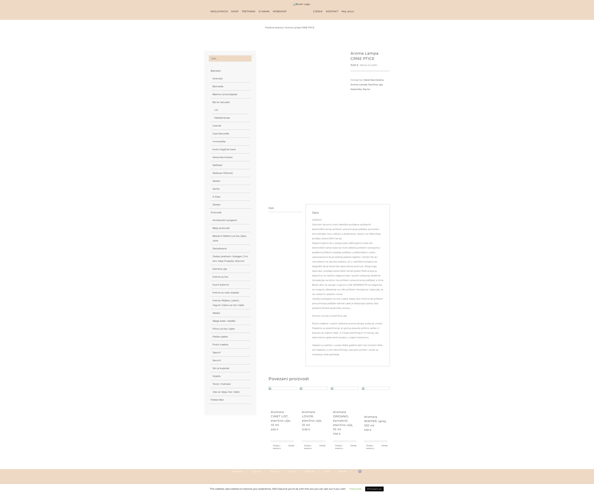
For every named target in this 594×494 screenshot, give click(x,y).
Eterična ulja (220, 268)
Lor (216, 109)
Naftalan (217, 165)
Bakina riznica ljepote (225, 94)
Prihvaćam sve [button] (374, 490)
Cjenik (326, 471)
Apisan (216, 180)
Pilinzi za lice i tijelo (224, 328)
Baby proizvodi (221, 228)
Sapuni (217, 352)
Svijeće (216, 376)
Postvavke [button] (355, 489)
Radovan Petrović (223, 173)
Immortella (219, 141)
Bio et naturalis (221, 102)
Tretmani (274, 471)
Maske (216, 312)
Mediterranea (222, 117)
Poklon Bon (217, 399)
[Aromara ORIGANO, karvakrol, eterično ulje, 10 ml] (345, 397)
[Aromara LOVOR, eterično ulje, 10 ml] (314, 397)
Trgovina (256, 471)
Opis (271, 207)
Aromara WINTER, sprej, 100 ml (375, 421)
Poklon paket (220, 336)
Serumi (217, 360)
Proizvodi (216, 212)
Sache (216, 188)
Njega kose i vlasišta (224, 320)
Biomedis (218, 86)
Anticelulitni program (225, 220)
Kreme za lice (220, 276)
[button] (370, 11)
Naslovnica (237, 471)
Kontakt (342, 471)
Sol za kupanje (221, 368)
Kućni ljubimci (221, 284)
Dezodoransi (220, 248)
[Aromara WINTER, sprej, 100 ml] (376, 399)
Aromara (218, 78)
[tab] (286, 208)
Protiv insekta (220, 344)
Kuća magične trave (224, 149)
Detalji (291, 445)
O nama (292, 471)
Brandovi (216, 70)
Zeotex (216, 204)
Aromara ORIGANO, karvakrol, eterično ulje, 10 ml (343, 420)
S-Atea (216, 196)
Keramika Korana (222, 157)
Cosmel (217, 125)
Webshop (310, 471)
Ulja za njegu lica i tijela (226, 391)
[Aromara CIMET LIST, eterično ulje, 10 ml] (283, 397)
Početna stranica (274, 27)
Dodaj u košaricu (277, 446)
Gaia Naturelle (221, 133)
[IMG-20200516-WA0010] (307, 123)
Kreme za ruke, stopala (226, 292)
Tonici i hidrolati (222, 383)
